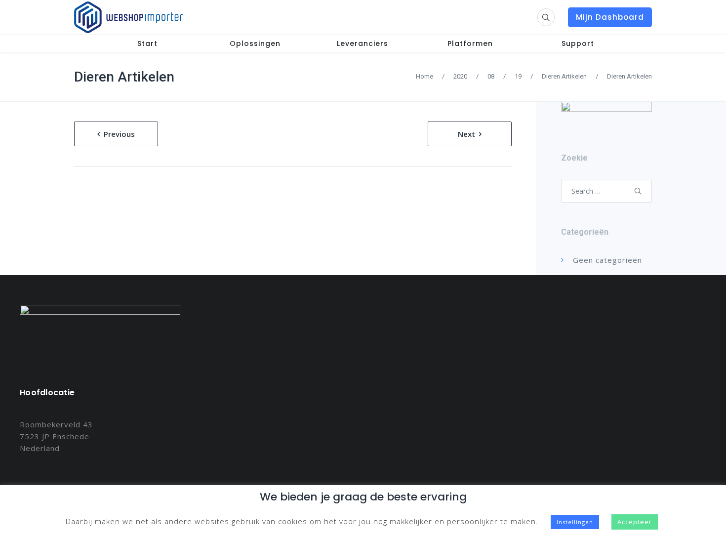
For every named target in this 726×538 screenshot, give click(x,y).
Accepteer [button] (634, 521)
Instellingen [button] (575, 522)
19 (518, 76)
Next (466, 134)
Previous (119, 134)
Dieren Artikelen (124, 77)
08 (490, 76)
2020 (460, 76)
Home (424, 76)
